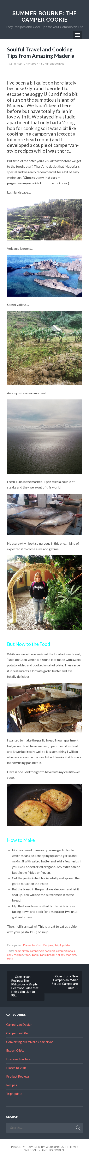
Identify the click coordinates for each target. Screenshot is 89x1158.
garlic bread (47, 954)
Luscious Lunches (18, 1059)
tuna (10, 958)
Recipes (48, 945)
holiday (60, 954)
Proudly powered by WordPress (37, 1147)
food (27, 954)
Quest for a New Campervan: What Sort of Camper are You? (65, 982)
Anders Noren (52, 1150)
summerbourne (53, 63)
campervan (22, 951)
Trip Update (62, 945)
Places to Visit (32, 945)
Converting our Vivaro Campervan (29, 1042)
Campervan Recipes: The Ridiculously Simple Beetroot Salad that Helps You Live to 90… (24, 986)
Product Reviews (18, 1076)
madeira (71, 954)
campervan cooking (42, 951)
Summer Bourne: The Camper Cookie (44, 16)
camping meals (65, 951)
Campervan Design (19, 1024)
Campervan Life (17, 1033)
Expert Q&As (15, 1050)
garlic (35, 954)
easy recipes (15, 954)
